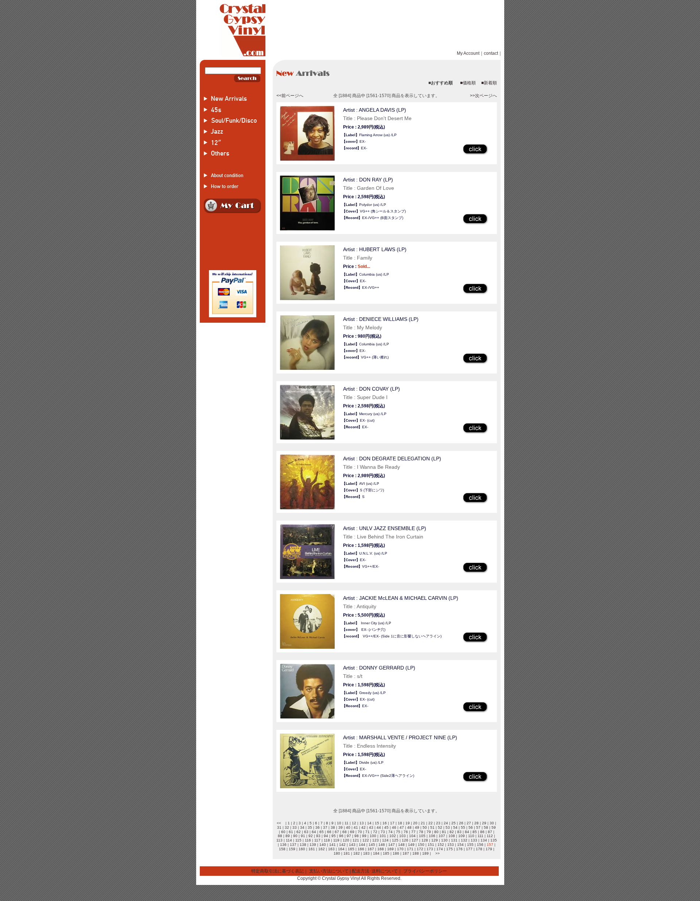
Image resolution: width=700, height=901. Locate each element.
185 (386, 853)
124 (385, 840)
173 (430, 849)
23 (438, 823)
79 (429, 832)
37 (325, 827)
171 (410, 849)
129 (434, 840)
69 (352, 832)
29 (484, 823)
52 (440, 827)
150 (421, 845)
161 (311, 849)
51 (432, 827)
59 (493, 827)
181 (346, 853)
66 (329, 832)
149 (411, 845)
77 (413, 832)
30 (492, 823)
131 (454, 840)
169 (390, 849)
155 (470, 845)
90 (295, 836)
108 (451, 836)
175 (449, 849)
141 (332, 845)
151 (431, 845)
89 (287, 836)
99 (364, 836)
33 (294, 827)
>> (437, 853)
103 (402, 836)
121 (356, 840)
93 (318, 836)
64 (314, 832)
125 (395, 840)
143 (352, 845)
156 (480, 845)
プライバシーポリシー (425, 871)
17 (392, 823)
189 (425, 853)
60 (283, 832)
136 (283, 845)
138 (303, 845)
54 (455, 827)
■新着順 (489, 82)
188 (415, 853)
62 (298, 832)
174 (439, 849)
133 (474, 840)
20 (415, 823)
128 (424, 840)
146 (381, 845)
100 (373, 836)
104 (412, 836)
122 (365, 840)
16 (384, 823)
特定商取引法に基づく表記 (277, 871)
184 (376, 853)
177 (469, 849)
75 (398, 832)
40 (348, 827)
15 (377, 823)
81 (444, 832)
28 (476, 823)
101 (383, 836)
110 (471, 836)
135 (493, 840)
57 (478, 827)
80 (436, 832)
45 (386, 827)
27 (469, 823)
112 (490, 836)
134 (484, 840)
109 (461, 836)
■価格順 (468, 82)
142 (342, 845)
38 (333, 827)
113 (279, 840)
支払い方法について (329, 871)
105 (422, 836)
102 (392, 836)
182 (356, 853)
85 (474, 832)
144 (362, 845)
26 (461, 823)
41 (356, 827)
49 (417, 827)
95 (333, 836)
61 (291, 832)
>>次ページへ (483, 95)
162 (321, 849)
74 (390, 832)
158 (282, 849)
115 (298, 840)
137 (293, 845)
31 (279, 827)
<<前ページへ (289, 95)
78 (421, 832)
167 (371, 849)
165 (351, 849)
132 (464, 840)
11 (347, 823)
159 (292, 849)
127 (415, 840)
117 (317, 840)
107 (442, 836)
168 (380, 849)
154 (460, 845)
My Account (468, 53)
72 (375, 832)
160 (302, 849)
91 (303, 836)
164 (341, 849)
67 (337, 832)
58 (486, 827)
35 (310, 827)
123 (375, 840)
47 (402, 827)
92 (310, 836)
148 (401, 845)
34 (302, 827)
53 (448, 827)
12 (354, 823)
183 (366, 853)
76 (406, 832)
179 (489, 849)
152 (441, 845)
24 (446, 823)
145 (372, 845)
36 (317, 827)
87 (490, 832)
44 (379, 827)
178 (479, 849)
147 (391, 845)
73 (383, 832)
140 (322, 845)
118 (327, 840)
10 (339, 823)
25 (453, 823)
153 (450, 845)
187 (405, 853)
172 (420, 849)
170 (400, 849)
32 (287, 827)
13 (361, 823)
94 (326, 836)
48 (409, 827)
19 (407, 823)
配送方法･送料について (375, 871)
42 (363, 827)
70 (360, 832)
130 (444, 840)
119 (336, 840)
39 (340, 827)
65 (321, 832)
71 (367, 832)
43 (371, 827)
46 (394, 827)
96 (341, 836)
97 (349, 836)
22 (430, 823)
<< (279, 823)
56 (470, 827)
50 (425, 827)
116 (308, 840)
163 (331, 849)
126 (405, 840)
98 (356, 836)
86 (482, 832)
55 (463, 827)
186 (396, 853)
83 (459, 832)
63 (306, 832)
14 (369, 823)
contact (491, 53)
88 (280, 836)
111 (480, 836)
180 (337, 853)
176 (459, 849)
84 (467, 832)
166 (361, 849)
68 (344, 832)
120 (346, 840)
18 (400, 823)
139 (313, 845)
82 (452, 832)
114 (289, 840)
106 (432, 836)
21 (423, 823)
